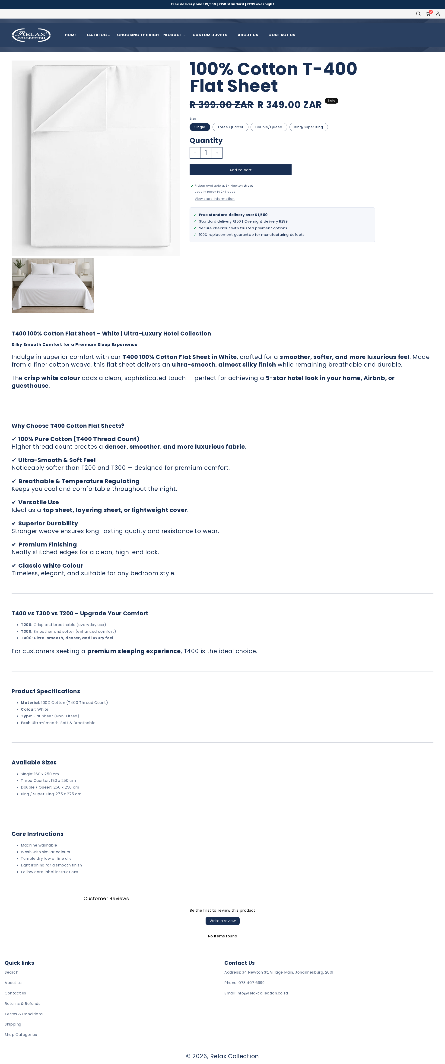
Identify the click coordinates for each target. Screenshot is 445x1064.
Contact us (15, 993)
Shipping (13, 1024)
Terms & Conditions (24, 1014)
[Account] (437, 13)
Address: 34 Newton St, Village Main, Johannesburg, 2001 (279, 972)
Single (199, 127)
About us (13, 983)
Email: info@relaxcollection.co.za (256, 993)
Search (12, 972)
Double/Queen (268, 127)
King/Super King (308, 127)
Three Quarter (230, 127)
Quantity (206, 140)
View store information (215, 198)
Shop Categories (21, 1035)
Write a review (223, 920)
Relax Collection (234, 1056)
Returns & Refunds (22, 1003)
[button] (97, 35)
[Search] (418, 13)
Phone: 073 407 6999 (244, 983)
